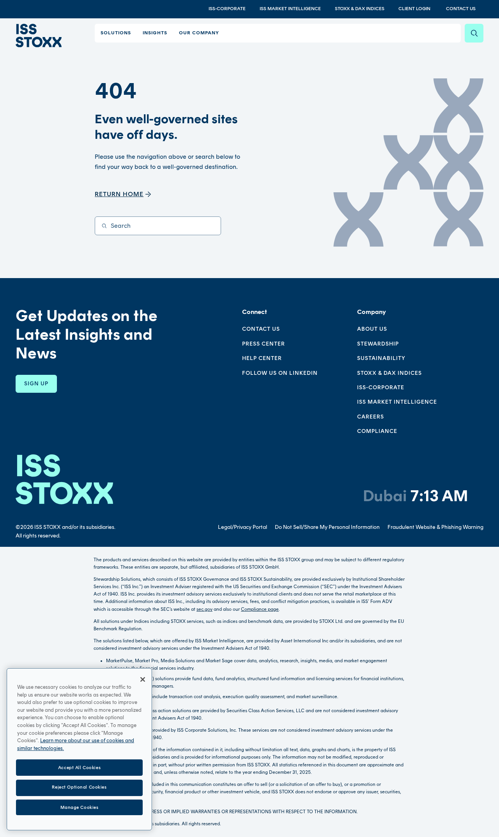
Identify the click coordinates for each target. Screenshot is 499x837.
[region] (79, 749)
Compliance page (260, 609)
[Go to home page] (39, 35)
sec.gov (204, 609)
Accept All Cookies (79, 767)
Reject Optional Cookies (79, 787)
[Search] (474, 33)
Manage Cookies (79, 807)
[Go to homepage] (64, 479)
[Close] (142, 679)
